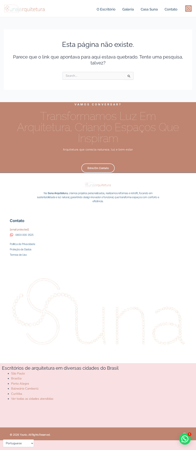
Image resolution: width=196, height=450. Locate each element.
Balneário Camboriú (24, 389)
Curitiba (16, 394)
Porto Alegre (20, 384)
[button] (185, 439)
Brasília (16, 378)
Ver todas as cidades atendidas (32, 399)
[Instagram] (188, 8)
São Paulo (18, 373)
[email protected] (19, 229)
